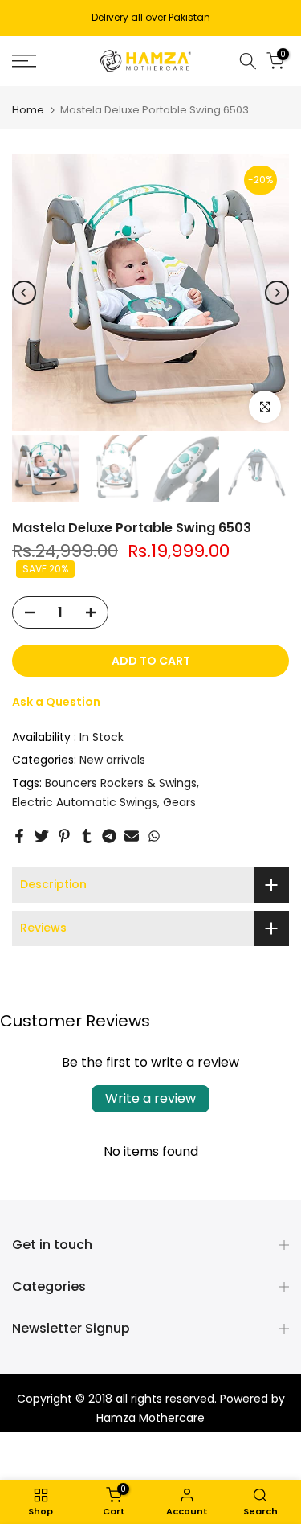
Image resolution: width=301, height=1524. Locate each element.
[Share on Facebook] (19, 836)
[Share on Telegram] (109, 836)
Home (28, 109)
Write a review (150, 1098)
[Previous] (24, 293)
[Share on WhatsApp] (154, 836)
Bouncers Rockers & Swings (121, 783)
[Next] (277, 293)
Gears (179, 802)
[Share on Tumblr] (86, 836)
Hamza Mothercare (150, 1418)
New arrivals (112, 760)
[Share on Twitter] (42, 836)
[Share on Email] (131, 836)
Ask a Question (56, 702)
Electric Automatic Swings (84, 802)
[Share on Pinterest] (64, 836)
